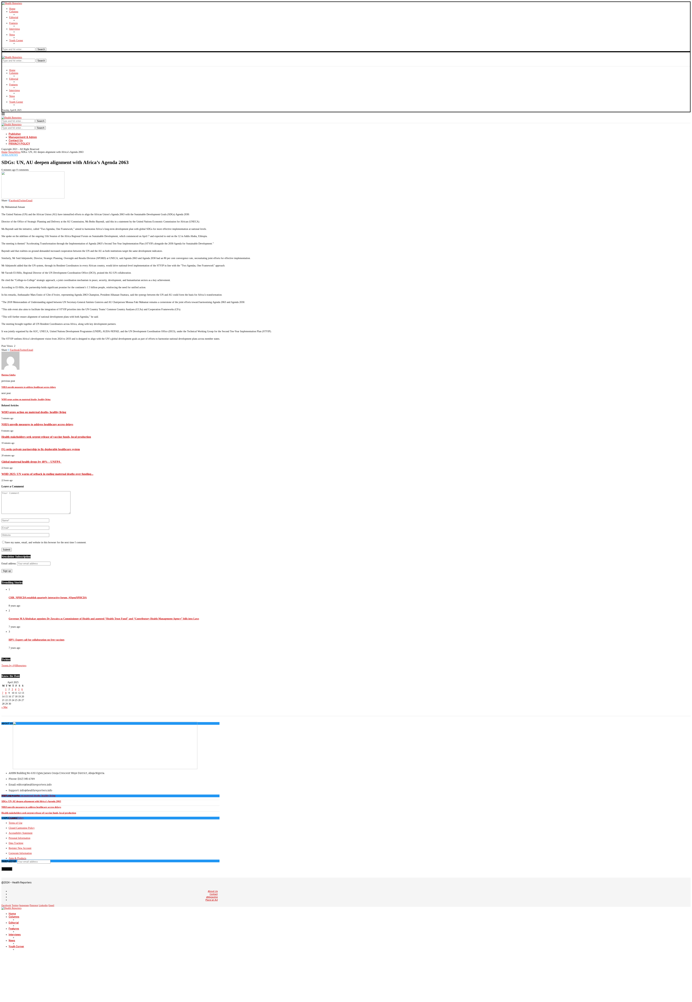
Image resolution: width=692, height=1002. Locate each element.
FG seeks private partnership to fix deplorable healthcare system (40, 449)
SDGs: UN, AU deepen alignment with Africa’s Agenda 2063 (31, 801)
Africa (17, 152)
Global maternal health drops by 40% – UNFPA (31, 461)
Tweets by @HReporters (13, 665)
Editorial (13, 17)
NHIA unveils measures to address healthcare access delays (37, 424)
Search (41, 49)
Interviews (14, 29)
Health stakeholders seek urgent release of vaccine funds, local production (46, 437)
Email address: (9, 563)
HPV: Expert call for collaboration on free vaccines (36, 639)
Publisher (15, 134)
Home (12, 8)
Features (13, 23)
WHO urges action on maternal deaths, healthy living (33, 412)
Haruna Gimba (8, 375)
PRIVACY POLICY (19, 143)
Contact (214, 894)
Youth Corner (16, 40)
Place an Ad (211, 900)
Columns (13, 11)
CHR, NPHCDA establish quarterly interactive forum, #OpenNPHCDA (48, 597)
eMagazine (212, 897)
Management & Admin (23, 137)
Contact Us (16, 140)
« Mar (4, 707)
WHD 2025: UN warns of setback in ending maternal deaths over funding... (47, 474)
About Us (213, 891)
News (12, 34)
